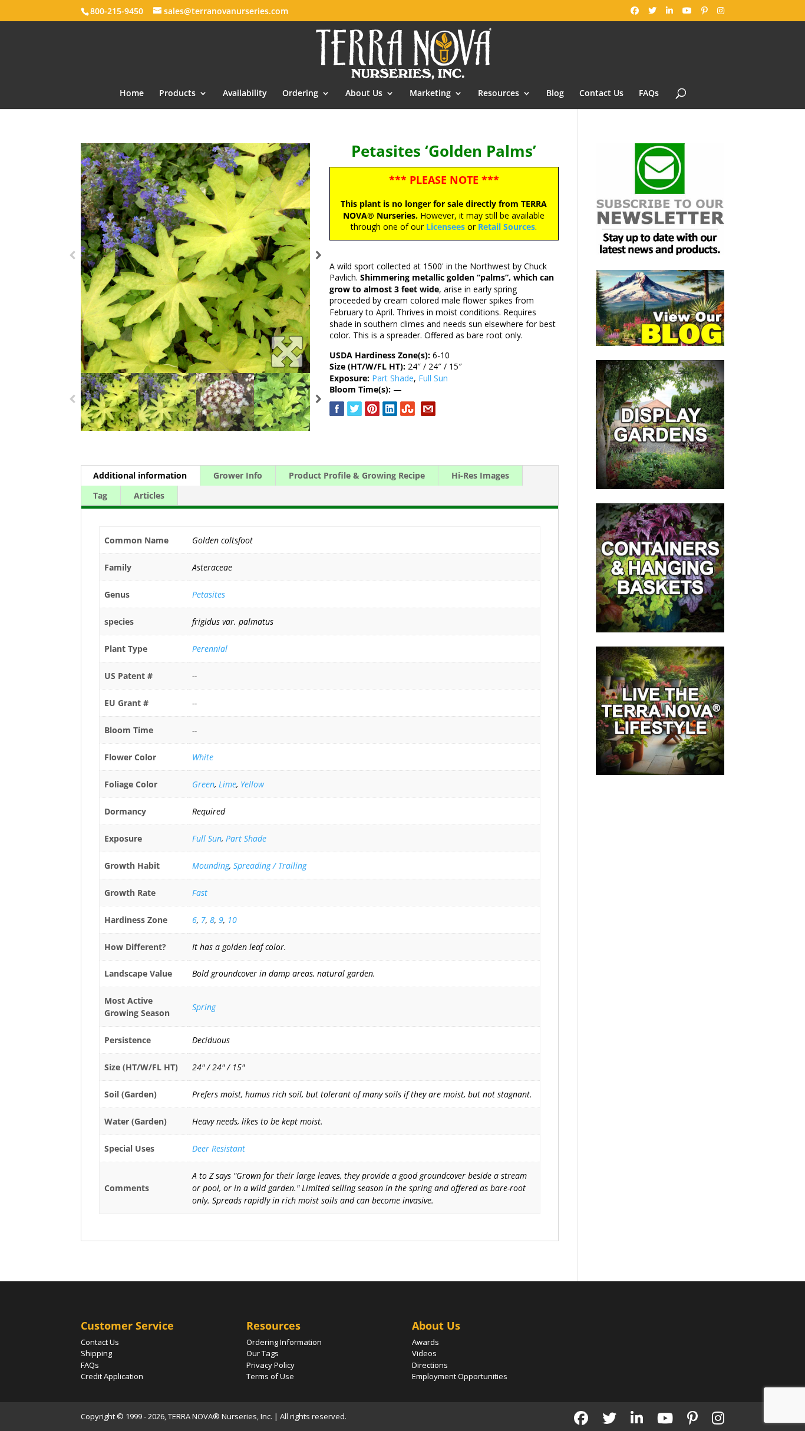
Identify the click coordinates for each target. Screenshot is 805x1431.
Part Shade (393, 378)
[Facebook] (635, 10)
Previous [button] (72, 258)
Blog (555, 93)
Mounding (210, 865)
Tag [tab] (100, 495)
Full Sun (433, 378)
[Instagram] (720, 10)
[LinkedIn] (669, 10)
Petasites (208, 594)
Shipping (96, 1353)
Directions (430, 1365)
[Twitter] (652, 10)
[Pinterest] (704, 10)
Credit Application (112, 1376)
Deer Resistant (218, 1148)
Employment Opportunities (459, 1376)
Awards (425, 1342)
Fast (199, 892)
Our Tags (262, 1353)
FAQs (649, 93)
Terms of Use (270, 1376)
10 (232, 919)
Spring (204, 1007)
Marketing (430, 93)
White (202, 757)
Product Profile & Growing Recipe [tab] (357, 475)
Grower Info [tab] (237, 475)
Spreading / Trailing (269, 865)
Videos (424, 1353)
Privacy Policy (270, 1365)
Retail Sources (506, 226)
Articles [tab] (149, 495)
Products (177, 93)
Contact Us (601, 93)
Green (203, 784)
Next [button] (318, 258)
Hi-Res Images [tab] (480, 475)
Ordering (300, 93)
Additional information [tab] (140, 475)
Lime (227, 784)
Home (132, 93)
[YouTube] (687, 10)
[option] (196, 258)
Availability (245, 93)
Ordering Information (284, 1342)
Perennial (209, 648)
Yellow (252, 784)
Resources (498, 93)
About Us (363, 93)
